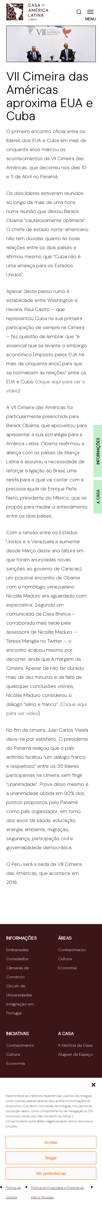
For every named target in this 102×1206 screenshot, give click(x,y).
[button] (93, 1085)
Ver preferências (51, 1173)
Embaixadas (17, 949)
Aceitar (51, 1142)
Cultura (65, 958)
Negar (51, 1157)
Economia (67, 967)
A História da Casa (75, 1045)
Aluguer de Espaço (75, 1054)
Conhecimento (72, 949)
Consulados (17, 958)
